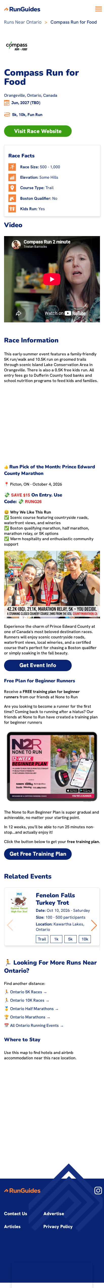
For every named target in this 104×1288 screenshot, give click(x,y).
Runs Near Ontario (22, 22)
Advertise (53, 1213)
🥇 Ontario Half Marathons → (31, 1008)
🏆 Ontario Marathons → (27, 1017)
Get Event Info (37, 665)
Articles (12, 1226)
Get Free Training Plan (38, 853)
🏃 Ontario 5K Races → (25, 992)
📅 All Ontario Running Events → (34, 1025)
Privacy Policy (58, 1226)
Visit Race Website (38, 131)
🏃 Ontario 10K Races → (26, 1000)
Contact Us (15, 1213)
